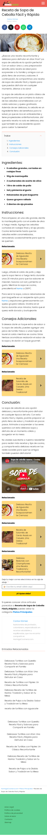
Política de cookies (12, 810)
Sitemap (8, 822)
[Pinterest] (17, 27)
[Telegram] (29, 27)
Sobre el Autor (10, 816)
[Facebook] (4, 27)
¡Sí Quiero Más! (23, 593)
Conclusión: (14, 151)
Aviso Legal (9, 807)
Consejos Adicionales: (19, 148)
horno (20, 288)
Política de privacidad (14, 813)
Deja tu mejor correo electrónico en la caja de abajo (22, 581)
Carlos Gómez (12, 19)
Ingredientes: (14, 140)
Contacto (8, 819)
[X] (11, 27)
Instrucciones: (15, 144)
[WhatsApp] (23, 27)
